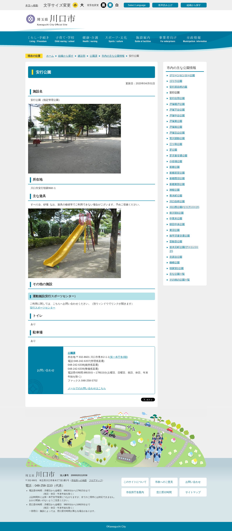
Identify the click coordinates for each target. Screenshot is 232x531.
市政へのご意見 (164, 481)
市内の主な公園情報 (113, 55)
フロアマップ (95, 480)
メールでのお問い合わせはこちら (87, 388)
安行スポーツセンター (42, 307)
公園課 (93, 55)
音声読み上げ (165, 5)
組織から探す (194, 5)
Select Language (137, 5)
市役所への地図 (79, 480)
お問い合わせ (193, 481)
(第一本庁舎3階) (118, 357)
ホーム (50, 55)
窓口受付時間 (164, 492)
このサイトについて (135, 481)
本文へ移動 (31, 5)
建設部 (81, 55)
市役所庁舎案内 (135, 492)
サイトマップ (193, 492)
